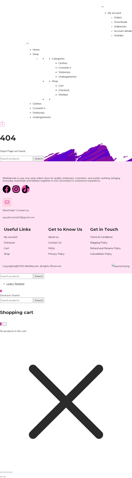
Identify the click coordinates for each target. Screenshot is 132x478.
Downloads (120, 21)
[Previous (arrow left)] (1, 476)
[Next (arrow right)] (4, 476)
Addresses (120, 26)
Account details (123, 30)
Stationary (64, 72)
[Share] (7, 472)
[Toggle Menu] (102, 6)
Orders (118, 17)
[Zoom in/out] (1, 472)
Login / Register (15, 283)
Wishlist (118, 35)
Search (39, 158)
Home (36, 49)
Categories (58, 58)
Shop (36, 54)
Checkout (63, 90)
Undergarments (67, 76)
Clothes (62, 63)
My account (114, 12)
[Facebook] (7, 189)
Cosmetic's (64, 67)
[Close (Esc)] (11, 472)
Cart (61, 85)
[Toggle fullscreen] (4, 472)
